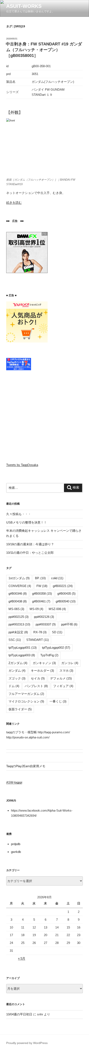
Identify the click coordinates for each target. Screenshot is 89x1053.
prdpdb (15, 844)
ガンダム (16, 670)
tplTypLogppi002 (56, 647)
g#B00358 (42, 593)
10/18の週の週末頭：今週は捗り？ (30, 544)
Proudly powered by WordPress (27, 1043)
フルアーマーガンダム (26, 693)
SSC (14, 639)
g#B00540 (66, 601)
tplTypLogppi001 (22, 647)
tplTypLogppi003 (21, 655)
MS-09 (36, 609)
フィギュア (63, 686)
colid (57, 578)
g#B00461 (41, 601)
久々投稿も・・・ (18, 514)
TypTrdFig (49, 655)
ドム (13, 686)
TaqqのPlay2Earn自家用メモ (25, 766)
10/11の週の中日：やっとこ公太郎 (30, 552)
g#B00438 (17, 601)
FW (41, 586)
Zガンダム (17, 663)
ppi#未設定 (18, 632)
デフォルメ (61, 678)
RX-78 (40, 632)
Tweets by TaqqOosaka (22, 465)
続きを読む (14, 202)
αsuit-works (24, 6)
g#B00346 (17, 593)
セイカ (38, 678)
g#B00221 (63, 586)
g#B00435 (66, 593)
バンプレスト (36, 686)
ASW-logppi (14, 782)
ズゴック (16, 678)
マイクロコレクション (26, 701)
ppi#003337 (46, 624)
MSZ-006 (57, 609)
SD (57, 632)
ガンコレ (69, 663)
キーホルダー (42, 670)
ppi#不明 (69, 624)
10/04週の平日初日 (19, 1014)
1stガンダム (19, 578)
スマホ (66, 670)
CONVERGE (19, 586)
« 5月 (21, 958)
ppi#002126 (44, 616)
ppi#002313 (19, 624)
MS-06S (16, 609)
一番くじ (57, 701)
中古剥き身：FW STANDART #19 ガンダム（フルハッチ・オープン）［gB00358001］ (44, 50)
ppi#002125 (18, 616)
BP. (40, 578)
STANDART (37, 639)
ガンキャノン (44, 663)
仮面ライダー (20, 709)
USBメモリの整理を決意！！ (26, 522)
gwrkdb (16, 851)
